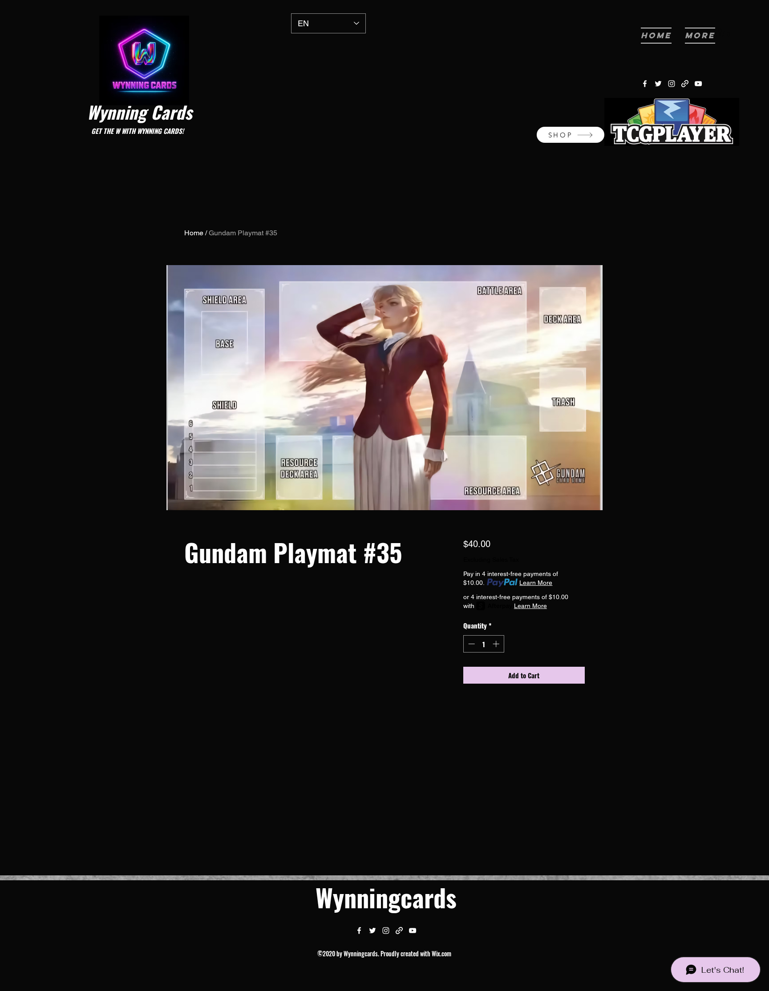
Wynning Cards (139, 112)
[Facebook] (644, 83)
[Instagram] (671, 83)
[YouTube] (698, 83)
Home (193, 233)
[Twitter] (658, 83)
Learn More (535, 582)
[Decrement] (471, 644)
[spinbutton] (483, 644)
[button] (725, 32)
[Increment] (497, 644)
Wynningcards (386, 896)
